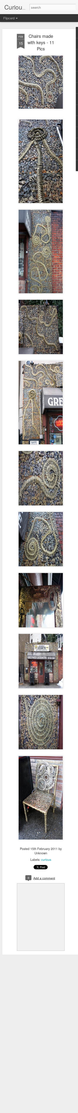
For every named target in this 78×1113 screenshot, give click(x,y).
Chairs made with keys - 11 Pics (41, 42)
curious (46, 859)
